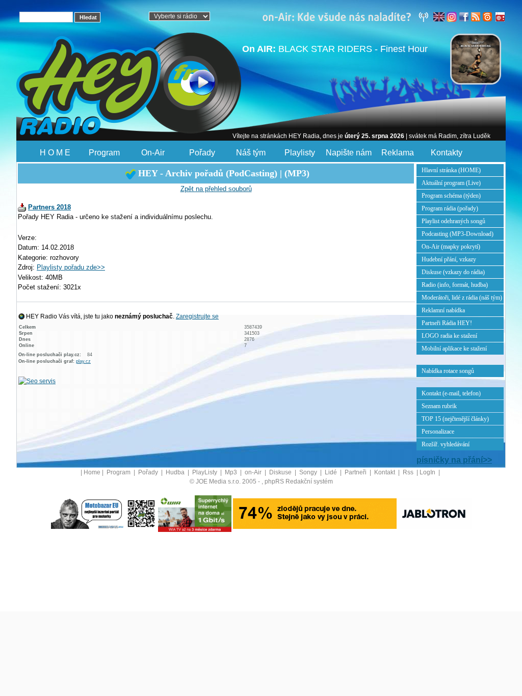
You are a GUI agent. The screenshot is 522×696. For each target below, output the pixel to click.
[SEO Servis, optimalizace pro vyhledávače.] (37, 380)
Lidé (331, 472)
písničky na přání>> (454, 460)
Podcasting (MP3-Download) (457, 233)
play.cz (83, 361)
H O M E (55, 152)
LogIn (428, 472)
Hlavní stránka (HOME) (451, 170)
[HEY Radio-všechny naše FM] (348, 16)
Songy (309, 472)
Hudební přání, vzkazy (449, 259)
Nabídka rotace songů (448, 370)
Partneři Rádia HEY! (447, 323)
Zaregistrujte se (197, 316)
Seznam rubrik (439, 406)
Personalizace (438, 431)
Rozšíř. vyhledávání (445, 444)
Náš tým (251, 152)
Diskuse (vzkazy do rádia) (453, 272)
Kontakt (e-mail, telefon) (451, 393)
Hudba (176, 472)
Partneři (356, 472)
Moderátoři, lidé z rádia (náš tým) (462, 297)
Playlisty (299, 152)
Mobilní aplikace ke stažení (454, 348)
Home (92, 472)
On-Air (153, 152)
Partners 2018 (49, 207)
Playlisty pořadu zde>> (71, 267)
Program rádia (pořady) (450, 208)
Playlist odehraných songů (453, 221)
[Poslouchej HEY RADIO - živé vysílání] (194, 84)
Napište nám (349, 152)
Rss (409, 472)
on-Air (254, 472)
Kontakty (446, 152)
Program (104, 152)
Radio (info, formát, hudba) (455, 284)
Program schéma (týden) (451, 195)
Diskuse (281, 472)
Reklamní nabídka (443, 310)
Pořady (202, 152)
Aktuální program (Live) (451, 182)
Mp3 (232, 472)
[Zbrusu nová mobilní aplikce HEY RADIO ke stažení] (141, 513)
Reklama (397, 152)
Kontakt (385, 472)
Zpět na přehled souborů (216, 189)
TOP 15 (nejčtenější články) (455, 418)
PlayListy (205, 472)
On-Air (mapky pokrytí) (451, 246)
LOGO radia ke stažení (449, 335)
